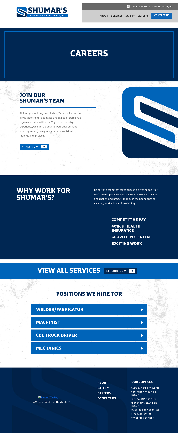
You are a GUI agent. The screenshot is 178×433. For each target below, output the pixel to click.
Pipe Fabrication (141, 414)
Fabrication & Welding (145, 388)
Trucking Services (142, 418)
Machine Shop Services (145, 410)
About (104, 16)
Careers (143, 16)
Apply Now (30, 147)
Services (117, 16)
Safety (130, 16)
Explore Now (116, 271)
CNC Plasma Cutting (143, 399)
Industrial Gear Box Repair (144, 404)
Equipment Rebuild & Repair (144, 393)
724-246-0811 (141, 6)
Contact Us (161, 15)
